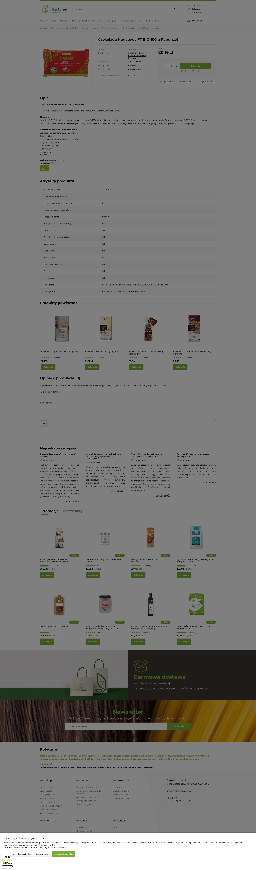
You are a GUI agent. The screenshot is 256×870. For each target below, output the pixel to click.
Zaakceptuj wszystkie (63, 854)
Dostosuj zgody (42, 854)
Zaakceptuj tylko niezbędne (18, 854)
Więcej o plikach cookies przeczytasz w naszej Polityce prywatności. (35, 847)
